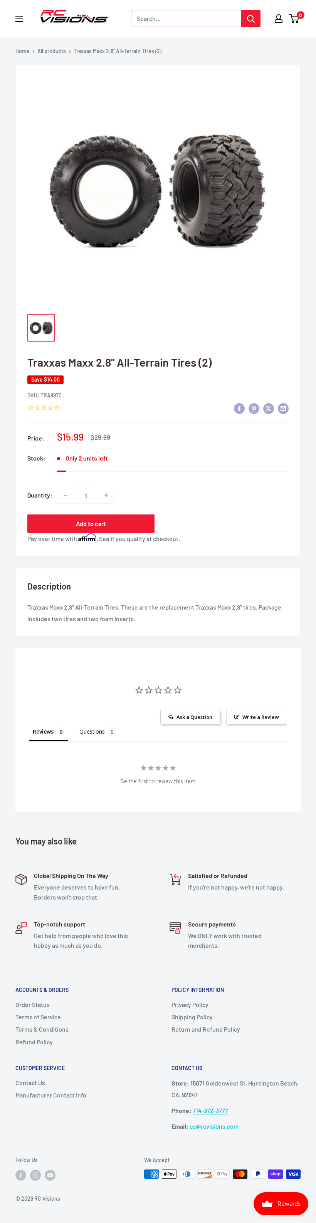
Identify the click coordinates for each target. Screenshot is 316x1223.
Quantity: (39, 495)
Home (22, 51)
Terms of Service (38, 1016)
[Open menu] (19, 19)
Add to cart (91, 523)
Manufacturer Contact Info (50, 1095)
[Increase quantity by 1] (106, 495)
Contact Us (30, 1082)
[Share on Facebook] (239, 408)
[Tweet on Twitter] (268, 408)
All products (51, 51)
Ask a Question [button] (194, 717)
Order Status (32, 1004)
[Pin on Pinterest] (254, 408)
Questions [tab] (92, 731)
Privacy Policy (189, 1004)
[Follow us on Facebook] (20, 1174)
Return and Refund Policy (205, 1029)
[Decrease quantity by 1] (65, 495)
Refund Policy (34, 1041)
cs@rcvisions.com (214, 1126)
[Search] (251, 18)
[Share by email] (283, 408)
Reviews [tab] (43, 731)
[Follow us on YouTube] (50, 1174)
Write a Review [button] (260, 717)
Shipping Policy (192, 1016)
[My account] (278, 18)
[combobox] (186, 18)
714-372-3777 (210, 1110)
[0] (294, 18)
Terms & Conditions (42, 1029)
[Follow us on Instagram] (35, 1174)
